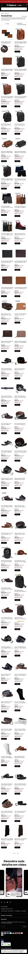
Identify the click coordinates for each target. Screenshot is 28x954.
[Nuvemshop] (6, 948)
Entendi (21, 951)
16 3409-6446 (4, 906)
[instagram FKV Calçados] (1, 902)
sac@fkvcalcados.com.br (7, 908)
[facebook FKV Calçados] (4, 902)
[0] (26, 5)
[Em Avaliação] (14, 940)
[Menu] (1, 5)
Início (2, 13)
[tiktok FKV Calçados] (10, 902)
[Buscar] (25, 8)
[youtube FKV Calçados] (7, 902)
